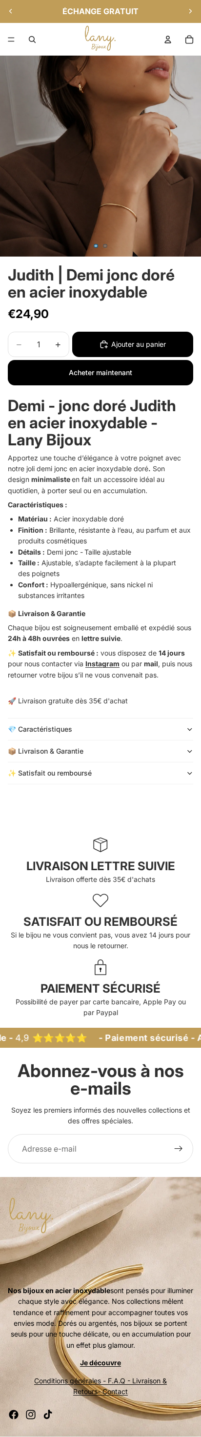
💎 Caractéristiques (40, 729)
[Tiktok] (48, 1414)
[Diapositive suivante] (190, 11)
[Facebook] (14, 1414)
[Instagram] (31, 1414)
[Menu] (11, 39)
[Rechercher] (32, 39)
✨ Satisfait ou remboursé (51, 773)
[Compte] (168, 39)
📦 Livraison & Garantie (45, 751)
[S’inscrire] (178, 1148)
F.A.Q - (119, 1381)
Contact (115, 1391)
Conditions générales (67, 1381)
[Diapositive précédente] (10, 11)
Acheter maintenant (100, 372)
